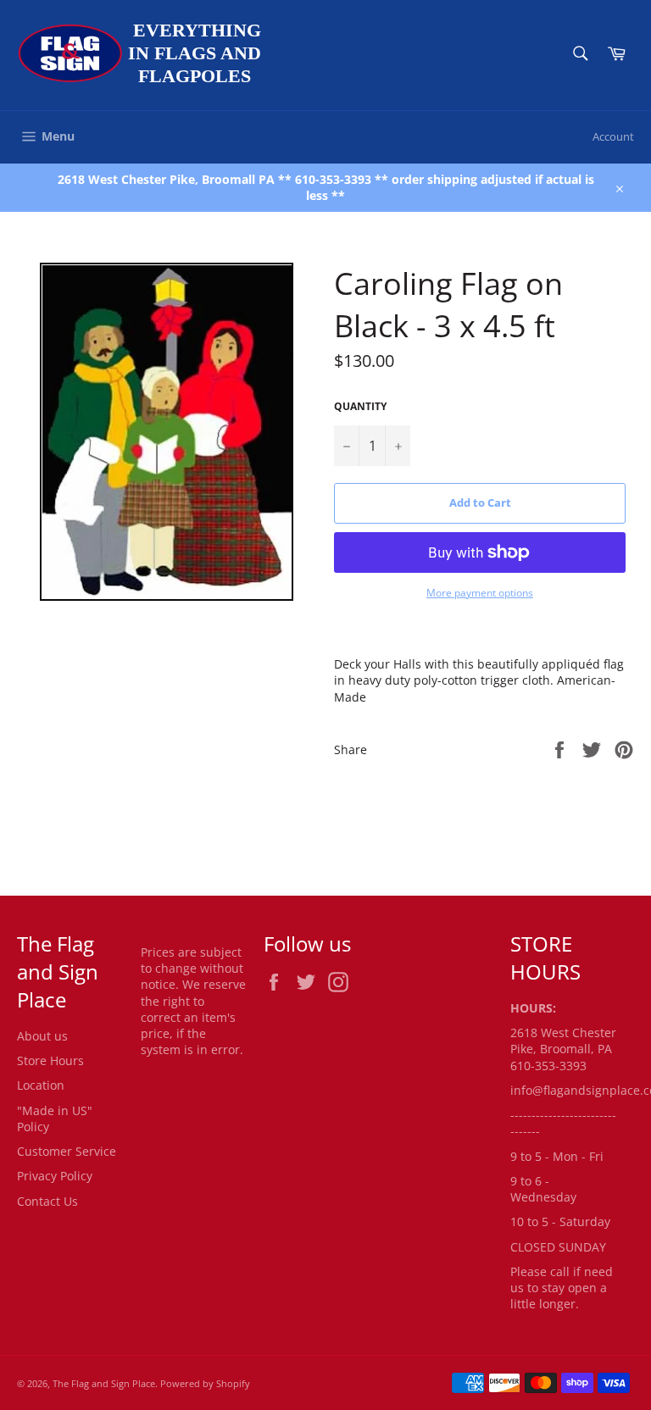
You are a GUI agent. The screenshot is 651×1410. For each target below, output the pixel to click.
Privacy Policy (54, 1176)
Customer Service (66, 1151)
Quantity (360, 407)
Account (613, 136)
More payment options (479, 593)
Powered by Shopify (205, 1383)
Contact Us (47, 1201)
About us (42, 1036)
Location (40, 1085)
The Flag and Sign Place (104, 1383)
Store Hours (50, 1060)
